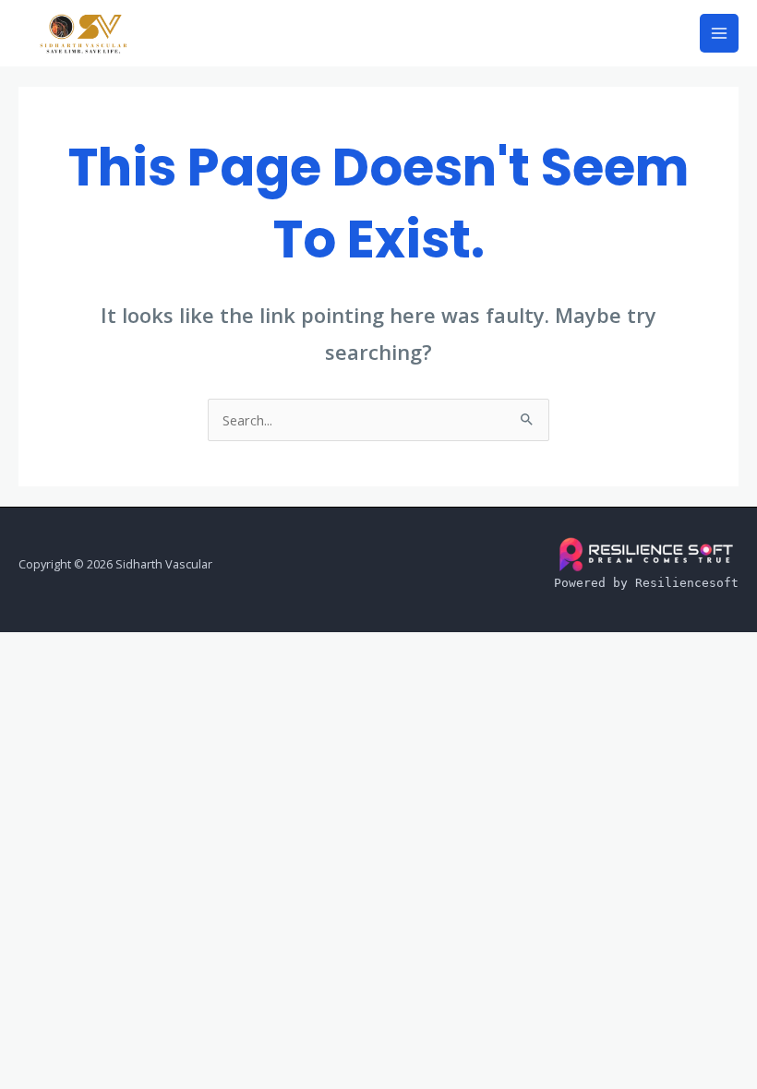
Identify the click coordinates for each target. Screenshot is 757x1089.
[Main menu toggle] (719, 33)
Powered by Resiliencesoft (646, 583)
